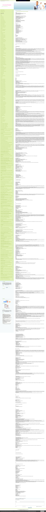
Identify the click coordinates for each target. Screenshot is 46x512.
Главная (16, 10)
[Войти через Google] (8, 301)
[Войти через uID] (4, 301)
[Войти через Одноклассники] (9, 301)
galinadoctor (22, 498)
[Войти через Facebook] (6, 301)
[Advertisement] (7, 293)
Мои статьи (20, 10)
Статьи (17, 10)
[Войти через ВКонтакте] (5, 301)
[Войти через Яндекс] (7, 301)
